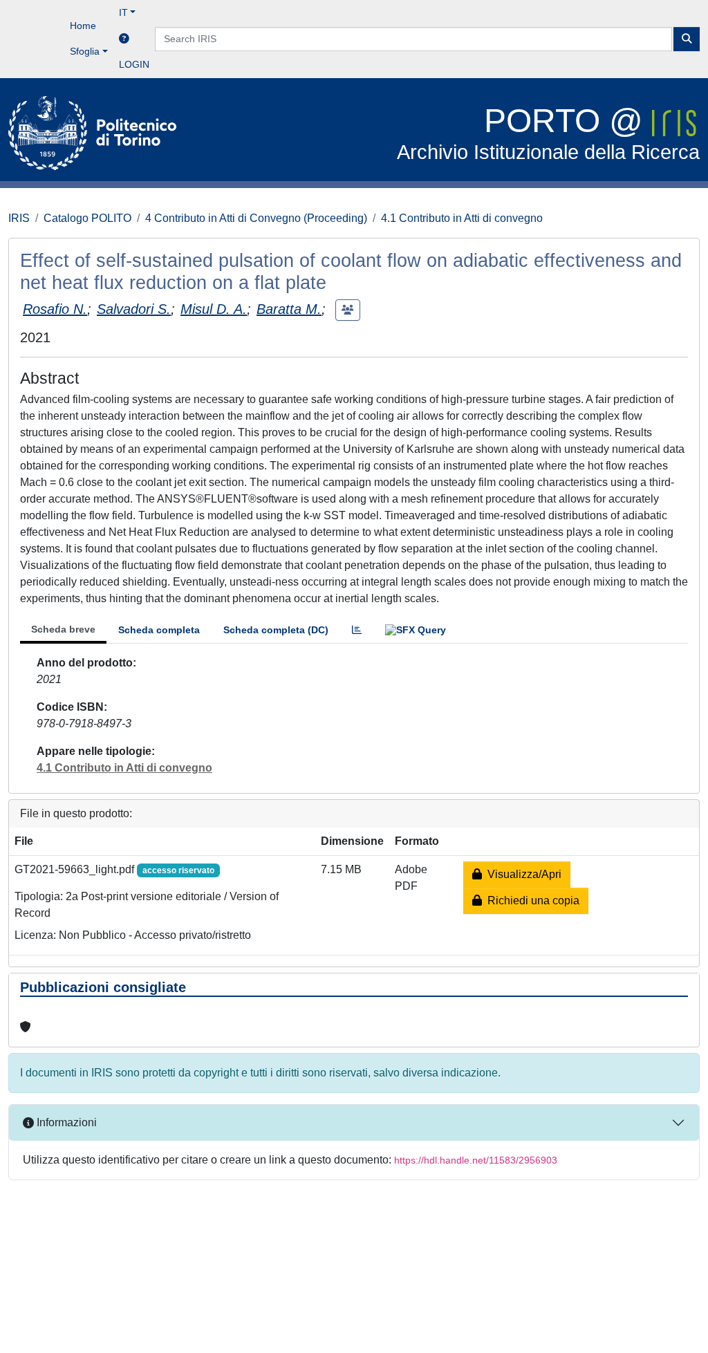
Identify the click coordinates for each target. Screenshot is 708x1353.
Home (83, 25)
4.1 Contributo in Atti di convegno (462, 218)
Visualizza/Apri (521, 874)
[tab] (356, 630)
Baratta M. (289, 309)
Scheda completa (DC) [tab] (275, 629)
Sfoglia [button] (85, 51)
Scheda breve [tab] (63, 629)
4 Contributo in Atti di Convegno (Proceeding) (256, 218)
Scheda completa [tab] (159, 629)
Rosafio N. (55, 309)
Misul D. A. (213, 309)
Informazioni (65, 1122)
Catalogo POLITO (87, 218)
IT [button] (123, 12)
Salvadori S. (134, 309)
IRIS (19, 218)
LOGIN (134, 64)
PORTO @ (548, 133)
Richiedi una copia (530, 900)
